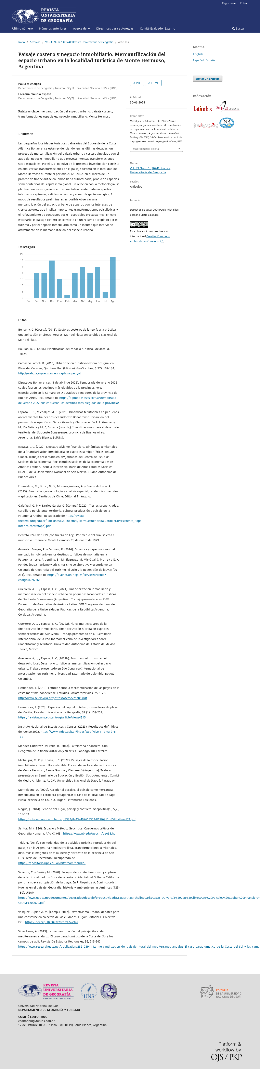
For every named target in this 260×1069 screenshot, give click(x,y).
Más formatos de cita (146, 149)
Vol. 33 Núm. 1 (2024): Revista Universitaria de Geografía (79, 42)
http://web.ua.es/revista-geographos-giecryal (49, 373)
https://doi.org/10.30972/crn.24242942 (51, 922)
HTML (155, 83)
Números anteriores (53, 28)
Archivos (35, 42)
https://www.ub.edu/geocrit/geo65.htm (90, 833)
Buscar (240, 28)
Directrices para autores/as (114, 28)
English (198, 54)
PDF (138, 83)
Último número (22, 28)
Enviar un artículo (208, 78)
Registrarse (229, 3)
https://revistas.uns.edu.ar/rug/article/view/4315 (52, 717)
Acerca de (80, 28)
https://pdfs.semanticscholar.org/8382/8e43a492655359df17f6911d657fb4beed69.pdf (76, 819)
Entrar (244, 3)
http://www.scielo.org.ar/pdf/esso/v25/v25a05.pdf (52, 698)
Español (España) (205, 60)
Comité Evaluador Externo (157, 28)
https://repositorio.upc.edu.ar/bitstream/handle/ (52, 863)
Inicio (21, 42)
